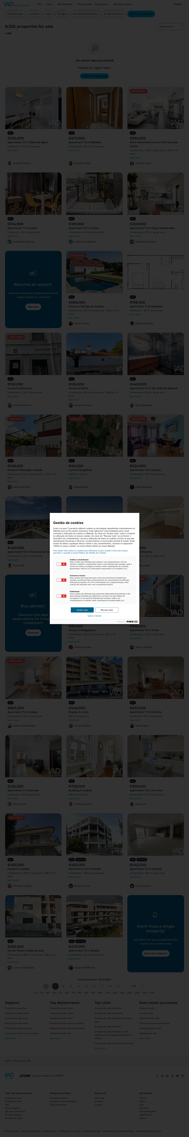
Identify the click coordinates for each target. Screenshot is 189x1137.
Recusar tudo (107, 610)
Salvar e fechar (94, 616)
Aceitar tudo (82, 610)
